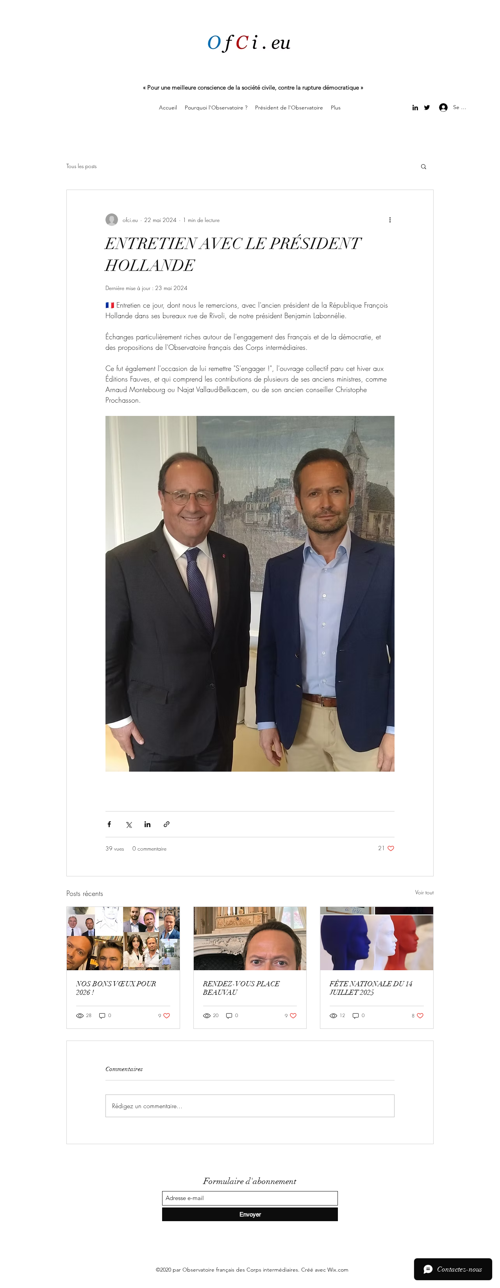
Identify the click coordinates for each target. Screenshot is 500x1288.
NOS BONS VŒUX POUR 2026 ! (116, 988)
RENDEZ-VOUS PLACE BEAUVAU (241, 988)
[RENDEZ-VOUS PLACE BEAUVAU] (250, 938)
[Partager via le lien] (166, 824)
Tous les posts (81, 166)
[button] (423, 166)
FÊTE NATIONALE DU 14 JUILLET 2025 (371, 988)
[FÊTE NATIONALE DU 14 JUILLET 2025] (376, 938)
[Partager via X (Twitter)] (128, 824)
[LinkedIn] (415, 107)
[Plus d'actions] (390, 219)
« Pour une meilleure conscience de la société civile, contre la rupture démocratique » (253, 87)
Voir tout (424, 892)
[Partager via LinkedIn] (147, 824)
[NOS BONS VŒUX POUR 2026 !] (123, 938)
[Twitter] (427, 107)
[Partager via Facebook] (109, 824)
